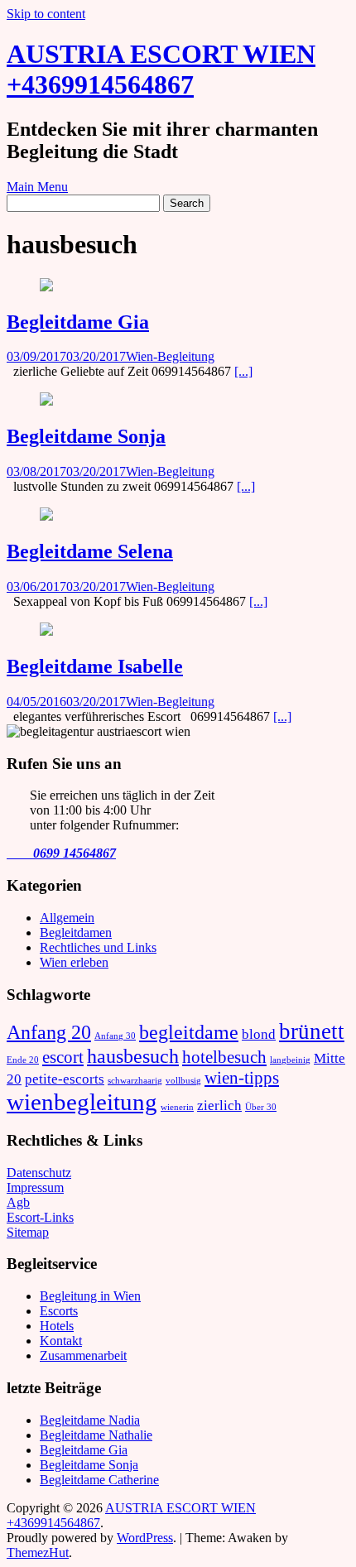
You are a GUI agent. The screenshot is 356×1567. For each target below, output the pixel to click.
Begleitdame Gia (78, 322)
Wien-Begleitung (170, 356)
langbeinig (290, 1060)
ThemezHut (38, 1552)
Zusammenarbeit (83, 1355)
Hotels (57, 1326)
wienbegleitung (82, 1102)
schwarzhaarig (135, 1080)
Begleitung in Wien (90, 1296)
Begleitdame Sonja (86, 436)
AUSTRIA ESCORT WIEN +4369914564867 (161, 69)
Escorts (59, 1311)
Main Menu (37, 187)
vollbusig (183, 1080)
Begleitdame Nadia (90, 1420)
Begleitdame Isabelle (95, 666)
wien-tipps (241, 1078)
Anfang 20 (49, 1032)
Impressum (35, 1187)
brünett (311, 1031)
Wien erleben (74, 962)
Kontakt (61, 1341)
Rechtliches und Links (98, 947)
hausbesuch (133, 1056)
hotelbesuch (224, 1057)
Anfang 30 (115, 1036)
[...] (243, 371)
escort (63, 1057)
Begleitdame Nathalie (96, 1435)
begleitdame (188, 1032)
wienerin (177, 1107)
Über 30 (261, 1107)
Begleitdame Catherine (99, 1480)
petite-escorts (64, 1079)
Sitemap (28, 1232)
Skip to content (46, 14)
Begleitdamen (76, 932)
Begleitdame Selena (90, 551)
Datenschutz (39, 1173)
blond (259, 1034)
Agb (18, 1202)
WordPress (145, 1538)
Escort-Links (40, 1217)
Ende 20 (23, 1060)
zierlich (219, 1105)
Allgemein (67, 918)
